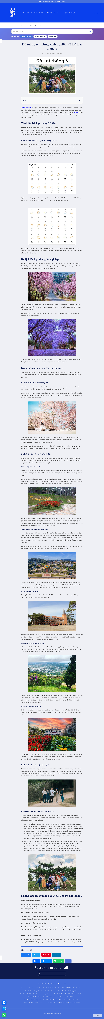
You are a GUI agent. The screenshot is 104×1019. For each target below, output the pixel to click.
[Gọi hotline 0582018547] (4, 1015)
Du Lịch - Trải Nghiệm (18, 25)
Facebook (26, 954)
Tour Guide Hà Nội (48, 988)
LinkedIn (56, 954)
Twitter (36, 954)
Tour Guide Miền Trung (34, 996)
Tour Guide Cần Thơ (44, 991)
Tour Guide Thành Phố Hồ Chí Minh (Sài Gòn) (68, 988)
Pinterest (46, 954)
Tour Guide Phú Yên (26, 993)
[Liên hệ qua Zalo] (4, 1002)
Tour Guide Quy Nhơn (71, 991)
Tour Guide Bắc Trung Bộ (71, 999)
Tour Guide (25, 988)
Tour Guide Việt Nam (35, 988)
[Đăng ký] (65, 974)
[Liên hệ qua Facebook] (4, 1008)
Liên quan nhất (27, 36)
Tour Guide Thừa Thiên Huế (55, 993)
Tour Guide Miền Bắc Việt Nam (73, 993)
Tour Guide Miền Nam (49, 996)
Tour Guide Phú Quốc (57, 991)
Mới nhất (53, 36)
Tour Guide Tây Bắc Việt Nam (32, 999)
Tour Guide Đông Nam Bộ (72, 1002)
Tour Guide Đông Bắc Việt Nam (66, 996)
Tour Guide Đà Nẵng (31, 991)
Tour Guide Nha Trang (39, 993)
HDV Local (8, 25)
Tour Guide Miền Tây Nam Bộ (55, 1002)
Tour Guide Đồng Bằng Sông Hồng (52, 999)
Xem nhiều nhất (41, 36)
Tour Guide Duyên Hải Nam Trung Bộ (34, 1002)
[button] (93, 13)
